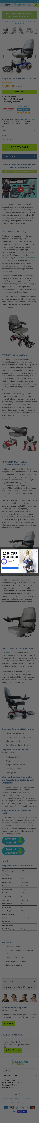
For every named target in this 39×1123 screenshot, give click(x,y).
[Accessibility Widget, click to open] (4, 561)
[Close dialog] (37, 551)
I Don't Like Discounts (10, 571)
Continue (10, 568)
